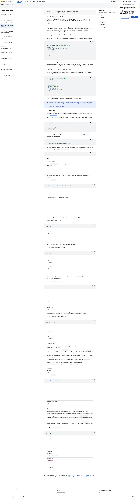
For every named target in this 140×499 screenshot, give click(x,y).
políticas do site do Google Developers (86, 476)
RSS (99, 492)
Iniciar (134, 16)
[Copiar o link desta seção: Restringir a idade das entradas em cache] (72, 69)
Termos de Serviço (19, 496)
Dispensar (125, 16)
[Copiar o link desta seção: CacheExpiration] (56, 161)
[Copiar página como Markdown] (49, 23)
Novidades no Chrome (41, 1)
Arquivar (58, 490)
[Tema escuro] (91, 42)
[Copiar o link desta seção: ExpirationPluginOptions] (60, 448)
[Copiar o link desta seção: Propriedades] (53, 168)
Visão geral (3, 7)
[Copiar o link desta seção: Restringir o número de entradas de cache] (73, 35)
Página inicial (49, 16)
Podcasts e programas (61, 492)
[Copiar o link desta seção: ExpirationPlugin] (56, 343)
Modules (14, 4)
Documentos (19, 1)
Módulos (9, 7)
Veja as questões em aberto (21, 488)
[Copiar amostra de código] (92, 42)
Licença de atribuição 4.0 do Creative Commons (84, 475)
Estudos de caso (28, 1)
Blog (34, 1)
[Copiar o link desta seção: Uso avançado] (56, 110)
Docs (2, 4)
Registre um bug (19, 486)
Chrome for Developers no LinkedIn (105, 490)
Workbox (8, 4)
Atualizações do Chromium (62, 486)
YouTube (100, 488)
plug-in (53, 62)
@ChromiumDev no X (102, 486)
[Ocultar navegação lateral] (13, 497)
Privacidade (25, 496)
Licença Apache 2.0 (65, 476)
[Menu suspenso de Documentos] (23, 1)
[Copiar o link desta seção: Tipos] (51, 158)
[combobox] (116, 1)
